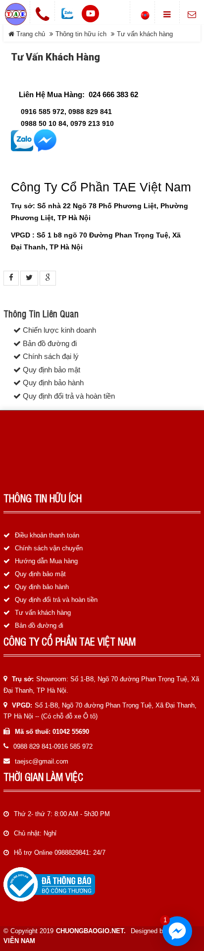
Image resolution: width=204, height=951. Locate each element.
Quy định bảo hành (52, 383)
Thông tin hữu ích (80, 34)
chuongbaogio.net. (91, 931)
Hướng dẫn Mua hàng (46, 561)
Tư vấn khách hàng (43, 612)
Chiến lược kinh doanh (58, 330)
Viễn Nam (19, 941)
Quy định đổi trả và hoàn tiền (68, 396)
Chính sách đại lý (50, 356)
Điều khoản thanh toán (47, 535)
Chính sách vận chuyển (49, 548)
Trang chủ (29, 34)
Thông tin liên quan (41, 314)
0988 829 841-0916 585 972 (53, 746)
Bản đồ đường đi (49, 344)
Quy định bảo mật (50, 370)
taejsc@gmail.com (41, 761)
